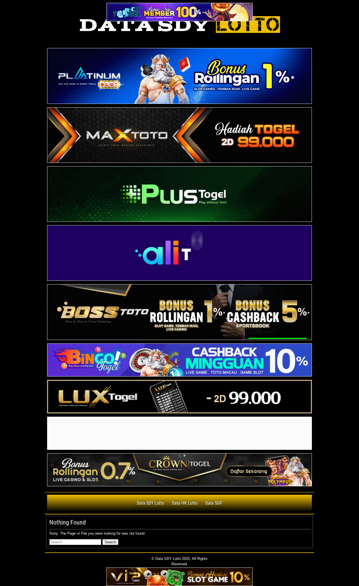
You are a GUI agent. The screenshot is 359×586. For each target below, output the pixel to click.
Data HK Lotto (184, 503)
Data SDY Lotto (150, 503)
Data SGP (213, 503)
